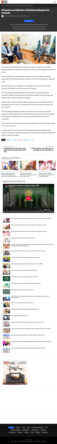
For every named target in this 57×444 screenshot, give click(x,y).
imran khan (44, 432)
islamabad (43, 430)
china (32, 432)
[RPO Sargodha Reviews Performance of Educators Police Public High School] (28, 165)
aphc (28, 427)
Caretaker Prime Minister (37, 427)
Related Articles (5, 157)
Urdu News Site (37, 441)
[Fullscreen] (52, 211)
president (18, 427)
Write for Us (44, 441)
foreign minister (35, 430)
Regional (16, 169)
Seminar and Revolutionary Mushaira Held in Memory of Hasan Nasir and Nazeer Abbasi (29, 24)
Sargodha (20, 432)
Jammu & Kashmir (22, 441)
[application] (28, 198)
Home (2, 5)
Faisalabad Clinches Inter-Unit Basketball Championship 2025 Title (15, 149)
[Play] (4, 211)
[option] (9, 169)
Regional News (30, 441)
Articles (16, 441)
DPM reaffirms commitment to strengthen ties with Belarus (42, 148)
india (24, 427)
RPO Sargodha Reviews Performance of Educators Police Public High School (29, 26)
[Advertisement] (28, 402)
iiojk (46, 427)
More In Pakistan (16, 157)
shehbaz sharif (26, 430)
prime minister (12, 432)
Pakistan (7, 5)
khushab (38, 432)
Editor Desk (7, 16)
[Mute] (50, 211)
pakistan (26, 432)
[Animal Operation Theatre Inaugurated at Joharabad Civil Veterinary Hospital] (47, 165)
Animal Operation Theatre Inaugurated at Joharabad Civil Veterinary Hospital (29, 29)
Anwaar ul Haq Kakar (15, 430)
